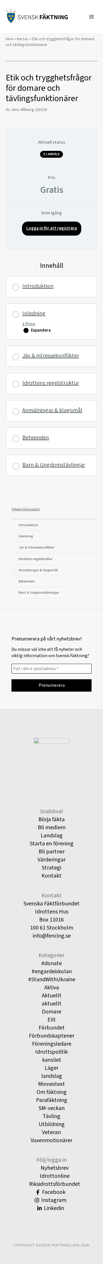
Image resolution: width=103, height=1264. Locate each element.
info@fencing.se (52, 936)
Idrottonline (54, 1176)
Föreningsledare (51, 1044)
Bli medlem (52, 828)
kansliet (51, 1060)
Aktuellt (52, 996)
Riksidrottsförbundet (54, 1184)
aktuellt (52, 1004)
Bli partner (52, 852)
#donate (51, 963)
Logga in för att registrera (51, 228)
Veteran (51, 1132)
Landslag (52, 836)
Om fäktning (52, 1092)
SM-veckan (52, 1108)
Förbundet (52, 1028)
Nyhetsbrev (54, 1168)
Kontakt (51, 876)
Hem (9, 39)
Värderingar (51, 860)
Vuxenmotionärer (51, 1140)
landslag (51, 1076)
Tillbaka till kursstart (25, 509)
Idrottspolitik (51, 1052)
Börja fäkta (51, 819)
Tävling (51, 1116)
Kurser (22, 39)
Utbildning (52, 1124)
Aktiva (51, 988)
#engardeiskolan (51, 971)
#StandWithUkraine (51, 980)
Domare (51, 1012)
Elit (51, 1020)
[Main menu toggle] (91, 16)
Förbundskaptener (51, 1036)
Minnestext (51, 1084)
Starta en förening (52, 844)
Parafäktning (51, 1100)
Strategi (51, 868)
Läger (51, 1068)
